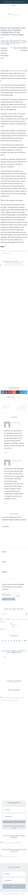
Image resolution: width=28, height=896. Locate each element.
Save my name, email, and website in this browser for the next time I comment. (13, 587)
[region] (14, 666)
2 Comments (18, 397)
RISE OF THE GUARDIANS (16, 71)
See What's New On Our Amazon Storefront (14, 2)
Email (4, 562)
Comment (6, 526)
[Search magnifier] (26, 614)
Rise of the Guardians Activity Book (15, 262)
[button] (14, 666)
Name (4, 552)
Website (4, 572)
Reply (5, 452)
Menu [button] (15, 5)
